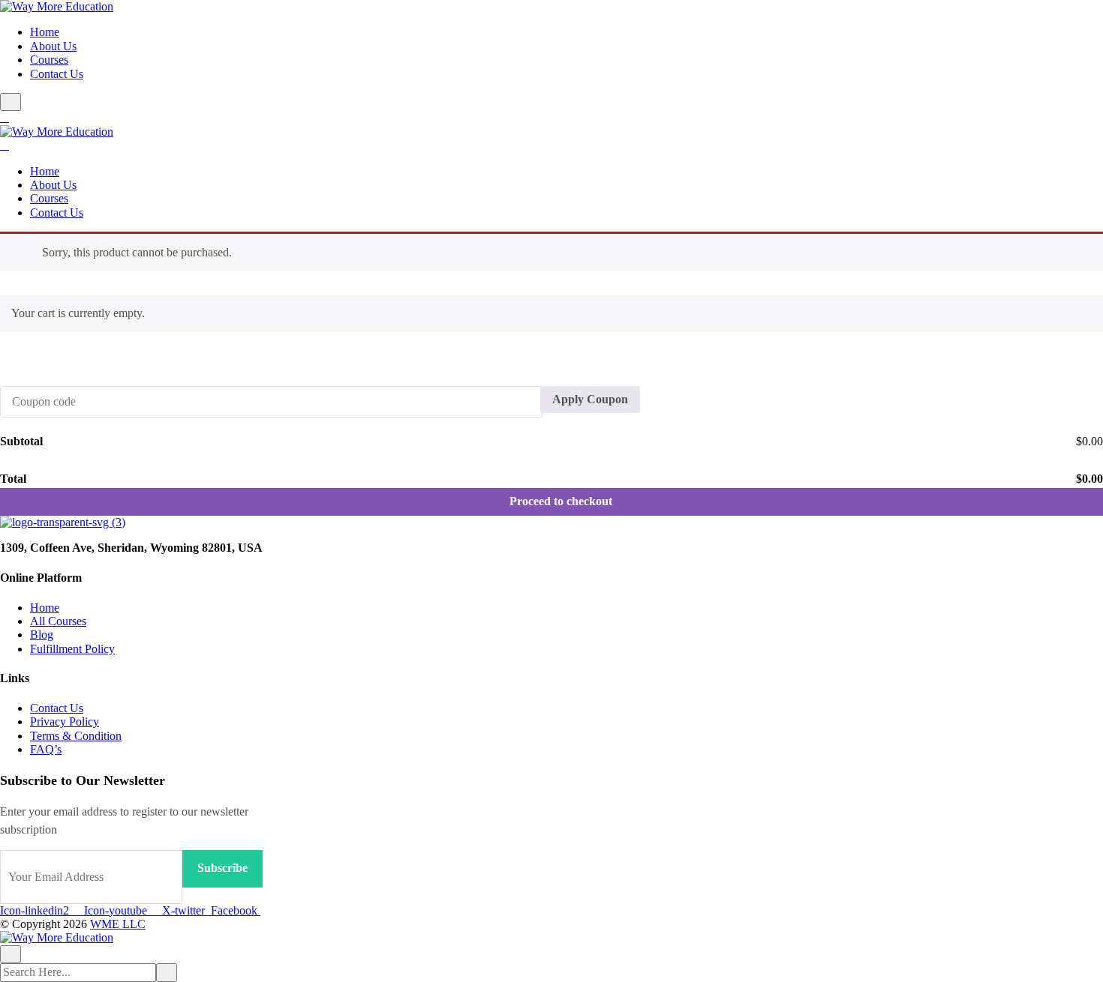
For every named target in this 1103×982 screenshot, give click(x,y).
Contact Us (56, 73)
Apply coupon (590, 399)
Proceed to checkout (560, 501)
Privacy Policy (64, 721)
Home (44, 31)
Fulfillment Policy (72, 648)
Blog (41, 634)
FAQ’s (46, 749)
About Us (53, 46)
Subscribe (222, 867)
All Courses (58, 621)
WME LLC (118, 924)
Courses (49, 59)
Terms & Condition (76, 735)
